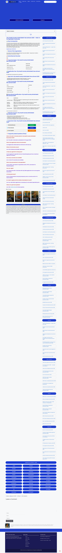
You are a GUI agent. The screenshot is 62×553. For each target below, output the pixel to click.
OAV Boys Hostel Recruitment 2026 (48, 158)
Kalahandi (48, 477)
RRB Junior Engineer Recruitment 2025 (49, 399)
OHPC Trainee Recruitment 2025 (48, 257)
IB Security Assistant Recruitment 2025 (49, 180)
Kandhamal (31, 477)
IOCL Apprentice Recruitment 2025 (48, 272)
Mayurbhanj (48, 483)
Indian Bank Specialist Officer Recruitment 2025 (47, 292)
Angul (14, 465)
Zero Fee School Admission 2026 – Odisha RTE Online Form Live (48, 119)
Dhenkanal (31, 471)
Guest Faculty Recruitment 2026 (48, 356)
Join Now (48, 538)
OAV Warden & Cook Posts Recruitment (49, 160)
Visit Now (32, 127)
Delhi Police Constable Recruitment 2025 (49, 380)
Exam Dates (38, 1)
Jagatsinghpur (31, 474)
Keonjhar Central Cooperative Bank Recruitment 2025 (48, 299)
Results (26, 540)
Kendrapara (13, 483)
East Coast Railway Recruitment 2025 (49, 421)
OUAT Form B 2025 (46, 130)
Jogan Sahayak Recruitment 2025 (48, 174)
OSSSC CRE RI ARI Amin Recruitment (48, 201)
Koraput (13, 480)
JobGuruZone (13, 187)
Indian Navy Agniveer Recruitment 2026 (49, 362)
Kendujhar (48, 480)
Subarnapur (13, 492)
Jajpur (48, 474)
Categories (42, 20)
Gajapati (48, 471)
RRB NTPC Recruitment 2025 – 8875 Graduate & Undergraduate (48, 402)
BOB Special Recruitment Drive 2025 (48, 313)
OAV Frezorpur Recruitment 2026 (48, 40)
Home (20, 1)
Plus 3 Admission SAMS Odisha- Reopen (49, 135)
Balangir (31, 465)
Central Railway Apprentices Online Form (49, 269)
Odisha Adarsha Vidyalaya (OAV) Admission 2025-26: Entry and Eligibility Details (49, 139)
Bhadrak (13, 468)
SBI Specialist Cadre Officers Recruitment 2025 (47, 240)
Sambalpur (48, 489)
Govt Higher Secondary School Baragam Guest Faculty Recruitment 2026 (48, 69)
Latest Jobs (24, 1)
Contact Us (27, 542)
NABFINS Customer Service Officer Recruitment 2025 (48, 177)
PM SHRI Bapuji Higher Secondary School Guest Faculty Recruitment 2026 (49, 73)
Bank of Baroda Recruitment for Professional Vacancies (48, 317)
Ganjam (13, 474)
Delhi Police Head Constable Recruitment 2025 (47, 378)
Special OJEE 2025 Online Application (48, 125)
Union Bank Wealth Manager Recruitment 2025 (47, 311)
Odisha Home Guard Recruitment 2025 (49, 386)
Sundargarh (31, 492)
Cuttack (48, 468)
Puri (14, 489)
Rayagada (31, 489)
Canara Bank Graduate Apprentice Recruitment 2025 (48, 296)
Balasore (48, 465)
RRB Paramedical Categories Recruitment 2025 (47, 409)
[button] (54, 31)
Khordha (31, 480)
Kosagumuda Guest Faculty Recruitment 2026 (47, 346)
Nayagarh (14, 486)
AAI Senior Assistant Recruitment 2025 (49, 455)
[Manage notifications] (60, 551)
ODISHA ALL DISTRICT (19, 20)
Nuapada (31, 486)
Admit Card (33, 1)
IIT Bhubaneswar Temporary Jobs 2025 (49, 443)
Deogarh (14, 471)
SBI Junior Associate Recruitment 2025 (49, 307)
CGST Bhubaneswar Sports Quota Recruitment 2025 (48, 372)
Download (32, 125)
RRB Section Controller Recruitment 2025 (49, 396)
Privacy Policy (27, 543)
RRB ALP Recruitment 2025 (47, 423)
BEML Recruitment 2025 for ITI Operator (49, 263)
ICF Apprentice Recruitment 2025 (48, 282)
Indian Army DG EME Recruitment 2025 (49, 368)
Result (21, 2)
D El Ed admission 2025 (46, 122)
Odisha (28, 1)
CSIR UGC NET (45, 127)
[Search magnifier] (55, 1)
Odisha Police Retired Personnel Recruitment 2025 (48, 390)
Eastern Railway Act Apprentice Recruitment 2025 (48, 279)
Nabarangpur (48, 486)
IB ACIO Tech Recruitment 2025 (48, 429)
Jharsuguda (13, 477)
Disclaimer (27, 546)
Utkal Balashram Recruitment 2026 (48, 155)
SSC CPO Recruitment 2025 (47, 374)
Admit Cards (27, 539)
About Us (26, 544)
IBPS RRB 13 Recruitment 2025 (47, 302)
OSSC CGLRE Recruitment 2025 (48, 237)
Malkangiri (31, 483)
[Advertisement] (31, 10)
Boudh (31, 468)
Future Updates (32, 130)
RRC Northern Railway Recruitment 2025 (49, 418)
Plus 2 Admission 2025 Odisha (47, 132)
